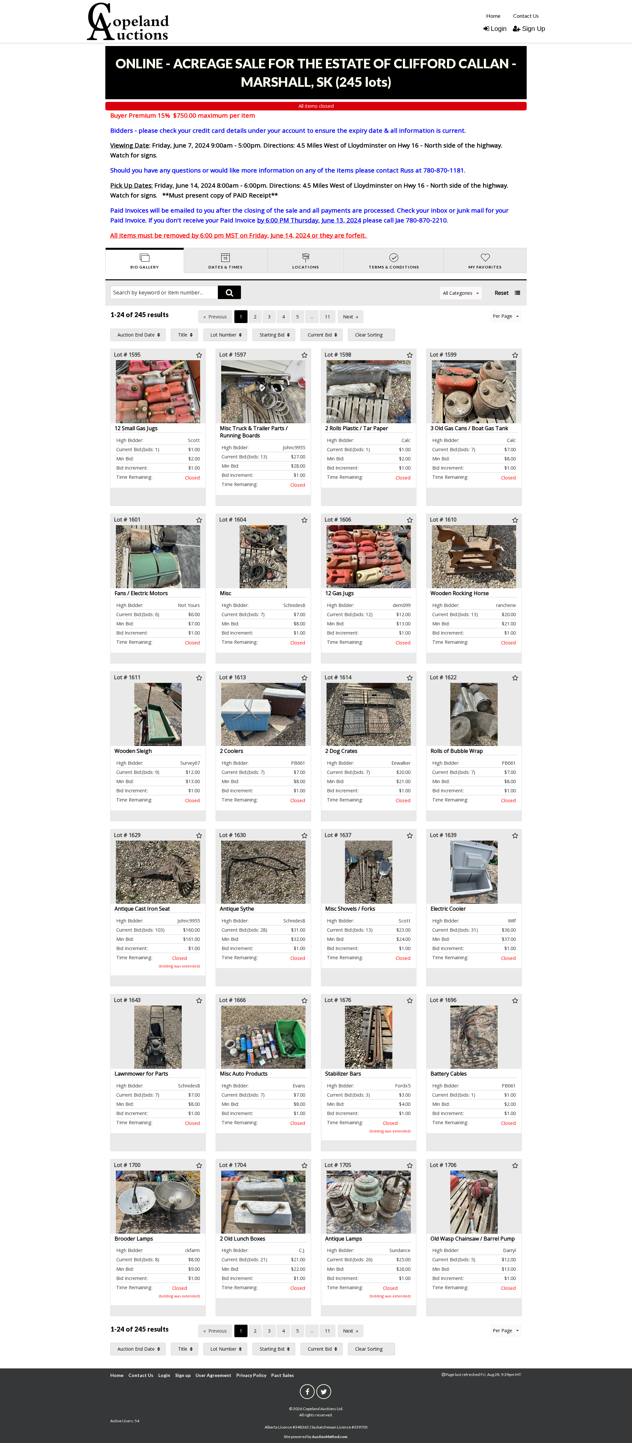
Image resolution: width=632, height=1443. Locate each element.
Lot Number (223, 335)
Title (182, 335)
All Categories (457, 293)
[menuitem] (493, 15)
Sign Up (533, 28)
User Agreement (213, 1375)
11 (327, 317)
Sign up (183, 1375)
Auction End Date (136, 335)
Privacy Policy (251, 1375)
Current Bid (320, 335)
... (311, 317)
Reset (502, 292)
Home (493, 15)
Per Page (502, 316)
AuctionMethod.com (329, 1436)
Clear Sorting (368, 335)
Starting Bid (272, 335)
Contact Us (526, 15)
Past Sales (282, 1375)
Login (499, 28)
